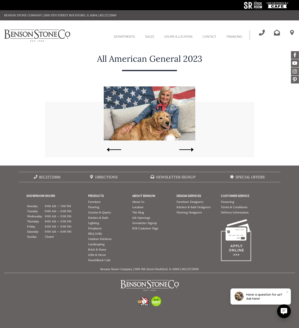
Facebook (295, 55)
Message (295, 79)
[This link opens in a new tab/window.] (253, 8)
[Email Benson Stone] (277, 33)
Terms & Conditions (234, 207)
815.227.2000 (49, 177)
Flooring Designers (189, 212)
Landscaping (96, 244)
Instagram (295, 71)
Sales (149, 36)
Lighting (93, 223)
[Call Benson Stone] (262, 33)
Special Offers (250, 177)
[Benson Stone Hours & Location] (292, 33)
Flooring (93, 207)
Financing (234, 36)
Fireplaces (94, 228)
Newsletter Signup (175, 177)
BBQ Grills (95, 233)
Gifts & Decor (97, 255)
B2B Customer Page (145, 228)
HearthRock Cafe (99, 260)
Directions (106, 177)
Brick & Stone (97, 249)
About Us (138, 202)
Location (138, 207)
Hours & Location (178, 36)
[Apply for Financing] (243, 241)
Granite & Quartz (99, 212)
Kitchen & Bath (98, 218)
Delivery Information (235, 212)
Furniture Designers (190, 202)
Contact (209, 36)
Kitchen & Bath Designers (194, 207)
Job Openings (141, 218)
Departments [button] (127, 40)
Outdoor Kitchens (99, 239)
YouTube (295, 63)
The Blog (138, 212)
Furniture (94, 202)
